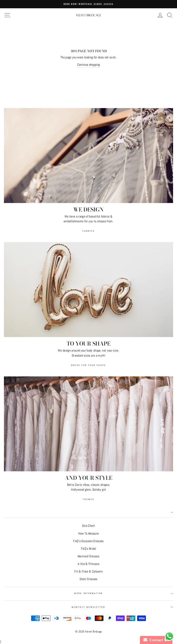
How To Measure (88, 533)
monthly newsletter (88, 607)
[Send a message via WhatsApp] (169, 636)
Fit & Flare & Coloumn (88, 571)
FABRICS (89, 230)
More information (88, 593)
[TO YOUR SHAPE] (88, 289)
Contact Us (158, 640)
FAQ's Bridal (88, 549)
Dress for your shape (88, 365)
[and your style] (88, 423)
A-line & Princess (88, 564)
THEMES (88, 499)
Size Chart (88, 526)
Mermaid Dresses (88, 556)
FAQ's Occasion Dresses (88, 541)
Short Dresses (88, 579)
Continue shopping (88, 65)
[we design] (88, 155)
